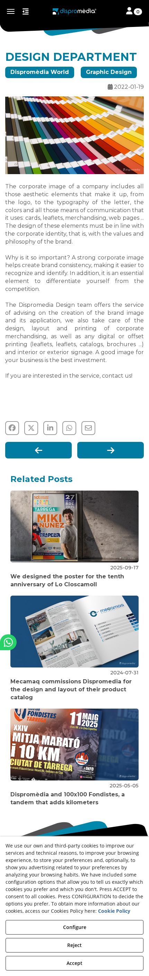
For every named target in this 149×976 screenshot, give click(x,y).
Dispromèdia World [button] (39, 72)
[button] (74, 11)
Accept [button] (74, 963)
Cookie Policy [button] (114, 911)
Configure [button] (74, 927)
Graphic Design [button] (109, 72)
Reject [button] (74, 945)
